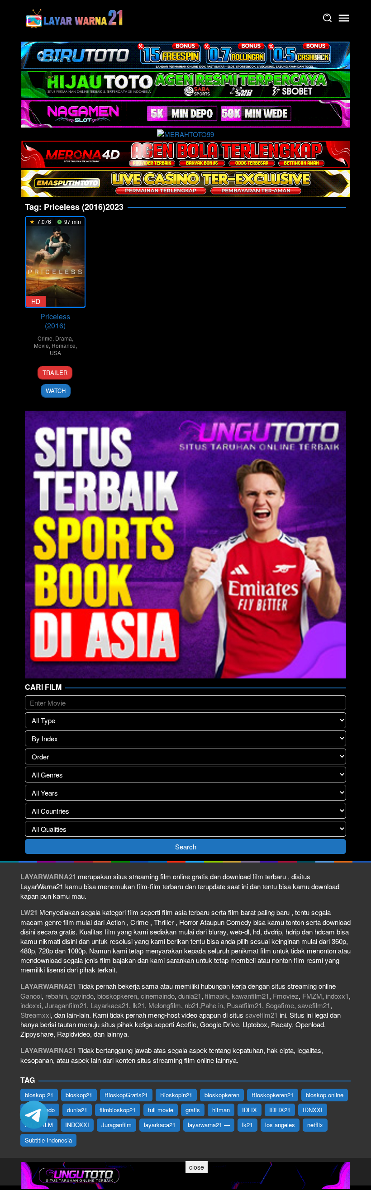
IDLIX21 (279, 1109)
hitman (221, 1109)
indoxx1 (337, 995)
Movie (41, 345)
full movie (160, 1109)
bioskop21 (79, 1094)
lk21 (139, 1005)
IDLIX (249, 1109)
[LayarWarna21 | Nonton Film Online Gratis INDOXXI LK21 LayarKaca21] (74, 17)
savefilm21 (314, 1005)
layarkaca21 (160, 1124)
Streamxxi (35, 1014)
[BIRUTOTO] (185, 54)
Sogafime (280, 1005)
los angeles (280, 1124)
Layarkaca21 (109, 1005)
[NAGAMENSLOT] (185, 112)
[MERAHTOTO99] (185, 133)
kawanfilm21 (250, 995)
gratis (193, 1109)
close (196, 1166)
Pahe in (212, 1005)
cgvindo (82, 995)
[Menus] (344, 18)
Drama (63, 338)
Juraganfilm (116, 1124)
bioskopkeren (117, 995)
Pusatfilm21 (244, 1005)
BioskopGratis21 (126, 1094)
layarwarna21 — (209, 1124)
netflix (315, 1124)
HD (35, 301)
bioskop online (324, 1094)
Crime (45, 338)
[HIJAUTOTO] (185, 83)
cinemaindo (158, 995)
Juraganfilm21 (66, 1005)
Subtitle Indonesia (48, 1140)
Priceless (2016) (55, 321)
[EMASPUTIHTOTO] (185, 182)
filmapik (216, 995)
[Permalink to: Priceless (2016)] (55, 262)
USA (55, 352)
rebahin (56, 995)
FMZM (312, 995)
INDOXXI (77, 1124)
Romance (64, 345)
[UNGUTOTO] (185, 1174)
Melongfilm (164, 1005)
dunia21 (189, 995)
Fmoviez (286, 995)
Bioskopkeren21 (273, 1094)
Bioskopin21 (176, 1094)
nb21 (192, 1005)
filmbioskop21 (118, 1109)
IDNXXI (313, 1109)
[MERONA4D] (185, 153)
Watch (56, 390)
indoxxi (30, 1005)
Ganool (31, 995)
